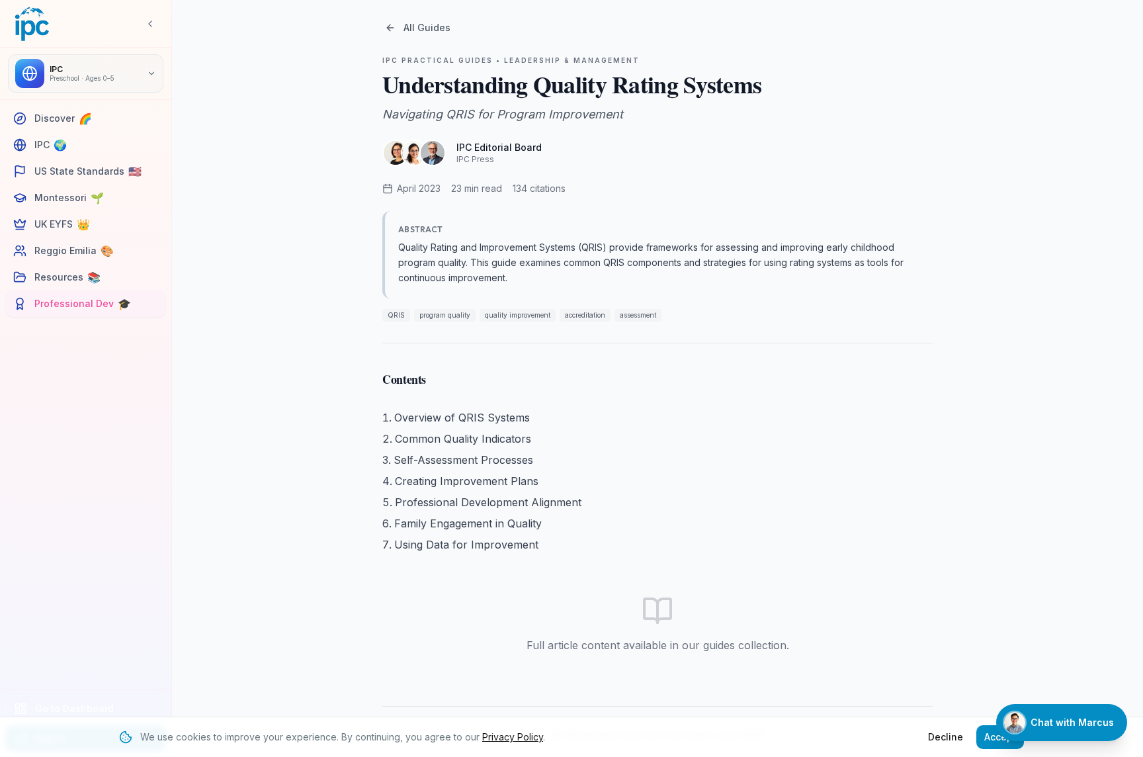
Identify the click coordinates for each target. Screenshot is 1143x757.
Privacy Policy (512, 736)
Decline (945, 736)
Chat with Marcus (1072, 722)
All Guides (426, 27)
